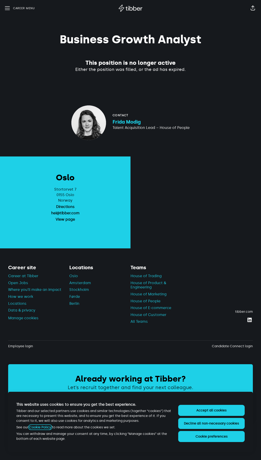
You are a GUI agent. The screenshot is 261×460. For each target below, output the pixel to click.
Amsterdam (80, 283)
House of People (145, 301)
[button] (253, 8)
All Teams (139, 321)
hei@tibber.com (65, 213)
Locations (17, 303)
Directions (65, 206)
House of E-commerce (150, 308)
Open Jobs (18, 283)
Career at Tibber (23, 276)
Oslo (73, 276)
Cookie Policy (40, 427)
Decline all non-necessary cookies (211, 423)
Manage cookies (23, 318)
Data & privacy (21, 310)
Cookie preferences (212, 436)
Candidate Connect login (232, 346)
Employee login (20, 346)
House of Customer (148, 315)
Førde (74, 296)
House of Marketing (148, 294)
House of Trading (146, 276)
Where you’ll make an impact (34, 289)
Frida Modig (127, 122)
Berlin (74, 303)
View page (65, 219)
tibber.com (244, 312)
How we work (20, 296)
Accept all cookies (211, 410)
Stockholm (79, 289)
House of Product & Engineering (148, 285)
